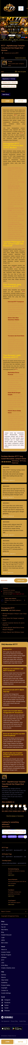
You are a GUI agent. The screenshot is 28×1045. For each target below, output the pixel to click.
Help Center (4, 980)
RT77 (3, 847)
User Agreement (5, 1021)
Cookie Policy (22, 1021)
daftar (3, 940)
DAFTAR (20, 1042)
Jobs (2, 962)
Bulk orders (4, 942)
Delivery (3, 974)
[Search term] (21, 8)
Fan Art (3, 927)
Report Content (5, 911)
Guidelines (4, 982)
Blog (2, 932)
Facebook (7, 1002)
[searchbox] (14, 832)
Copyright (4, 988)
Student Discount (6, 935)
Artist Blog (4, 965)
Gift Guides (4, 924)
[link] (4, 836)
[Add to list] (3, 806)
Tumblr (6, 1008)
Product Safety (5, 985)
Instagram (7, 1000)
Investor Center (5, 952)
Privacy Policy (14, 1021)
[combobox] (20, 8)
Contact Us (4, 990)
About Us (4, 949)
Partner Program (6, 955)
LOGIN (7, 1041)
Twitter (6, 1005)
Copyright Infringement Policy (10, 916)
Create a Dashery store (8, 968)
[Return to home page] (10, 8)
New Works (4, 929)
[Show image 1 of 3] (12, 41)
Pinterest (7, 1010)
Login (3, 937)
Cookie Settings (6, 993)
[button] (20, 808)
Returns (3, 977)
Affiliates (3, 957)
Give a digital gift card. (18, 594)
